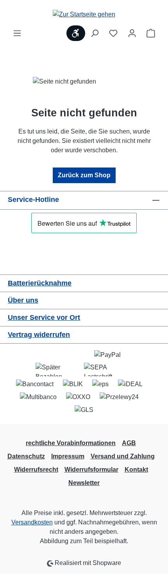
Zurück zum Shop (84, 175)
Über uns (23, 300)
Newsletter (84, 483)
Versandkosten (32, 522)
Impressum (67, 456)
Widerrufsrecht (36, 469)
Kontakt (136, 469)
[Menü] (17, 33)
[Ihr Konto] (132, 33)
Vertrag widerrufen (39, 335)
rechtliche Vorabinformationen (71, 443)
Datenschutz (26, 456)
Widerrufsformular (91, 469)
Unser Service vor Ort (44, 317)
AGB (129, 443)
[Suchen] (94, 33)
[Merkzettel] (113, 33)
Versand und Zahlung (123, 456)
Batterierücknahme (39, 283)
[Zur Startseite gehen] (84, 14)
